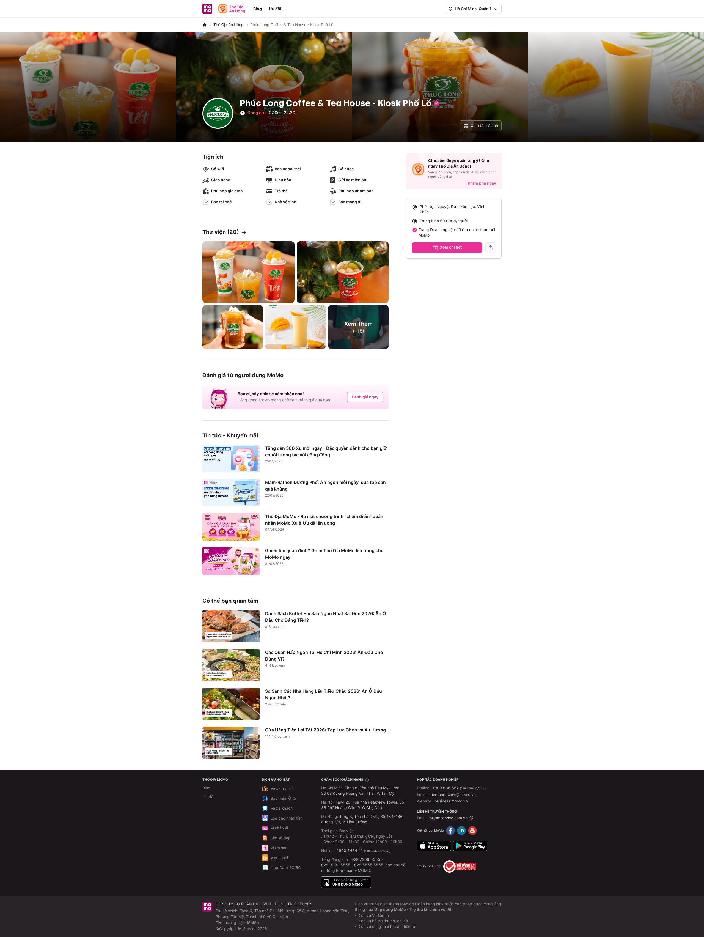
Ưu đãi (275, 8)
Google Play (470, 845)
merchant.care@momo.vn (453, 794)
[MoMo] (204, 25)
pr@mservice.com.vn (449, 817)
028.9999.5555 (335, 864)
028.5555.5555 (368, 864)
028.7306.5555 (365, 859)
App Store (434, 845)
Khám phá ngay (482, 183)
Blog (257, 8)
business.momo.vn (451, 801)
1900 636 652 (459, 787)
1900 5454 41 (350, 850)
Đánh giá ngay (365, 396)
